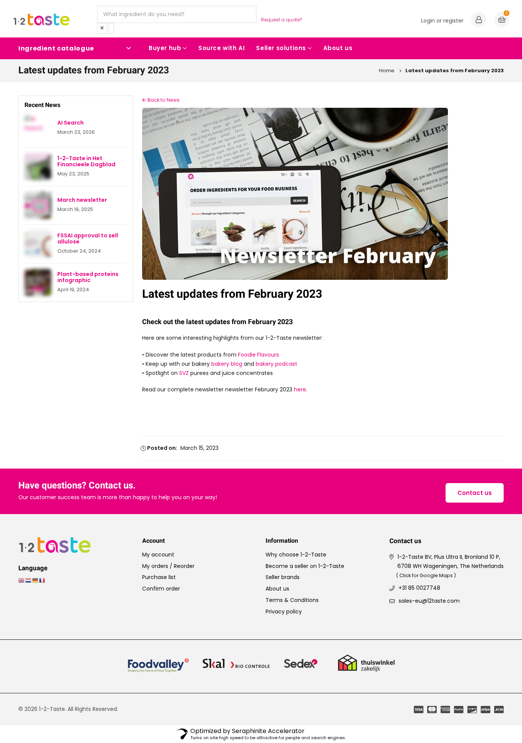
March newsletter (82, 200)
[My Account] (478, 20)
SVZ (184, 373)
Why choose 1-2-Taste (296, 554)
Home (386, 70)
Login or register (442, 20)
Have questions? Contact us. (77, 486)
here (300, 389)
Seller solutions (281, 48)
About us (338, 48)
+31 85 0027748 (419, 588)
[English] (21, 580)
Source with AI (221, 48)
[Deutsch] (35, 580)
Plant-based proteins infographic (87, 277)
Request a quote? (281, 19)
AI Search (70, 123)
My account (158, 554)
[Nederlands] (28, 580)
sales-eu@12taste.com (429, 601)
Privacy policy (284, 611)
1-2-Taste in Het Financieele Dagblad (86, 161)
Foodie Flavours (258, 355)
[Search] (111, 28)
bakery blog (226, 364)
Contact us (474, 493)
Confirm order (161, 588)
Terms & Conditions (292, 600)
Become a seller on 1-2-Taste (305, 566)
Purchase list (159, 577)
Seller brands (283, 577)
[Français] (42, 580)
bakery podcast (276, 364)
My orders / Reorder (168, 566)
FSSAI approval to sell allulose (87, 238)
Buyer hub (165, 48)
